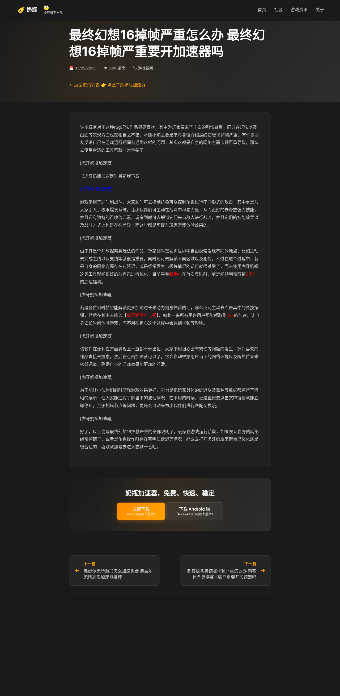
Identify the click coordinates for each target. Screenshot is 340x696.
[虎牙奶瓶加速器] (96, 189)
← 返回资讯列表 (84, 85)
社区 (278, 9)
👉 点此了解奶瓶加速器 (123, 85)
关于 (320, 9)
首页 (262, 9)
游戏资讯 (299, 9)
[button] (141, 511)
